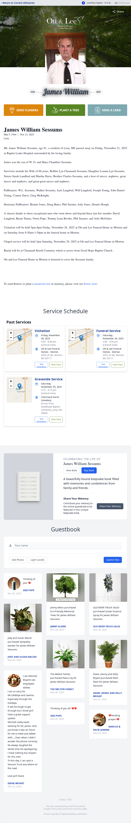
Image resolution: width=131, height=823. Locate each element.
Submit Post (112, 559)
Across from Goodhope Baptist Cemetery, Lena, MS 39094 (51, 408)
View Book (71, 470)
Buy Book (89, 470)
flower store (90, 284)
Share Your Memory (110, 506)
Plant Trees (56, 364)
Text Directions (41, 365)
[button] (19, 338)
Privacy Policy (56, 808)
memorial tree (42, 284)
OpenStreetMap (69, 814)
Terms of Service (74, 808)
